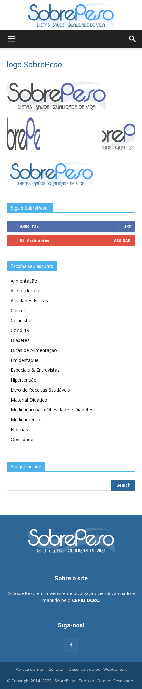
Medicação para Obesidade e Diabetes (52, 409)
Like (127, 226)
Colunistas (22, 320)
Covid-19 (20, 330)
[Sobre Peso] (71, 15)
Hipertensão (24, 380)
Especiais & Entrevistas (35, 370)
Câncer (18, 310)
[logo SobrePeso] (56, 110)
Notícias (19, 429)
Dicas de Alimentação (34, 350)
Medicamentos (27, 419)
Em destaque (25, 360)
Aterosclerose (25, 290)
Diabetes (20, 340)
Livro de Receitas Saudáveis (40, 390)
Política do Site (29, 669)
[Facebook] (71, 645)
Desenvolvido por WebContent (98, 669)
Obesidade (22, 439)
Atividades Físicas (29, 300)
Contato (55, 669)
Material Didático (29, 400)
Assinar (122, 240)
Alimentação (24, 281)
